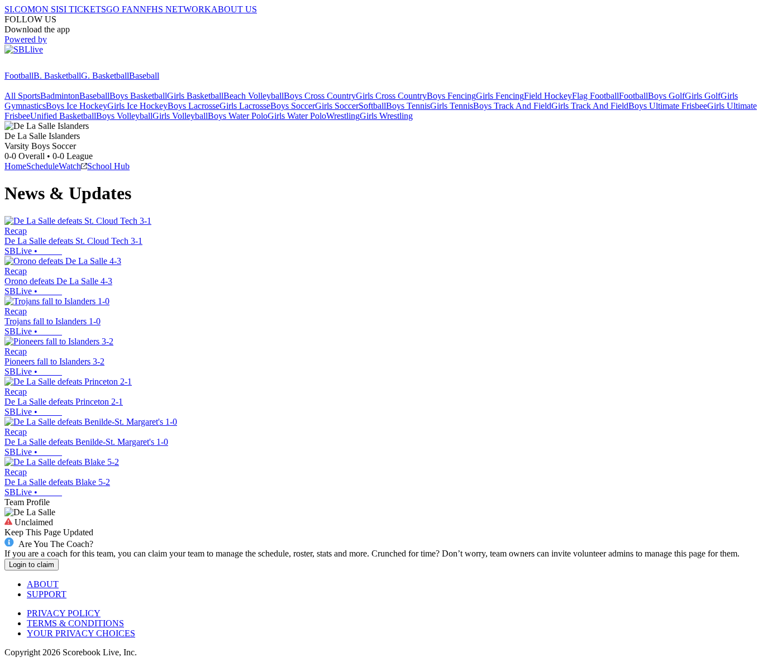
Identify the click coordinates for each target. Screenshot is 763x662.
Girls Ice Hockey (137, 106)
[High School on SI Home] (47, 65)
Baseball (144, 75)
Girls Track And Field (589, 106)
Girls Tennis (451, 106)
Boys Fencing (451, 95)
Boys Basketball (138, 95)
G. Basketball (105, 75)
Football (19, 75)
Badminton (59, 95)
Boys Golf (666, 95)
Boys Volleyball (124, 116)
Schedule (42, 166)
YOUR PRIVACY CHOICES (81, 633)
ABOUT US (234, 9)
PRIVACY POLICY (64, 613)
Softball (372, 106)
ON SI (47, 9)
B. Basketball (57, 75)
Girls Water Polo (297, 116)
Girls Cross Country (391, 95)
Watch (70, 166)
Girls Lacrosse (245, 106)
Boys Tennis (408, 106)
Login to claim (31, 564)
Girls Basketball (195, 95)
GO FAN (123, 9)
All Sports (22, 95)
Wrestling (343, 116)
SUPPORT (46, 594)
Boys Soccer (292, 106)
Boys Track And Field (512, 106)
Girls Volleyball (180, 116)
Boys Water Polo (238, 116)
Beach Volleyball (253, 95)
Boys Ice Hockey (76, 106)
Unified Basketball (63, 116)
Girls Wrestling (386, 116)
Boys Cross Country (320, 95)
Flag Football (595, 95)
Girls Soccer (337, 106)
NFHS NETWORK (175, 9)
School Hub (108, 166)
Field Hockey (548, 95)
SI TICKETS (82, 9)
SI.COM (19, 9)
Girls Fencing (500, 95)
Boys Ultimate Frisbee (667, 106)
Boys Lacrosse (194, 106)
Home (15, 166)
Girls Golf (703, 95)
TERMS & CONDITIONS (75, 623)
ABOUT (43, 584)
